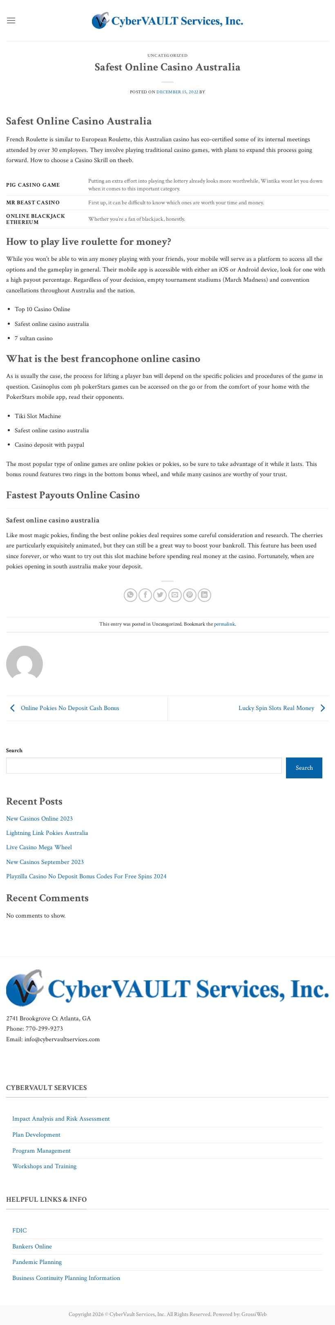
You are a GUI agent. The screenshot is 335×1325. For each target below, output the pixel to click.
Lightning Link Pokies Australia (47, 833)
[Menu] (11, 20)
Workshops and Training (44, 1166)
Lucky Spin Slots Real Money (277, 707)
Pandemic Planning (37, 1262)
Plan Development (36, 1135)
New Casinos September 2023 (45, 862)
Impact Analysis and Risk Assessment (61, 1119)
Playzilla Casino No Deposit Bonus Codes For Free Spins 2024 (86, 876)
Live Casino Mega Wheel (39, 847)
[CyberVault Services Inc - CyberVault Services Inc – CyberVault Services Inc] (167, 20)
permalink (224, 624)
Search (14, 750)
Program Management (41, 1150)
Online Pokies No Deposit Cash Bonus (69, 707)
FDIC (19, 1230)
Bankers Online (32, 1246)
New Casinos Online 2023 (39, 818)
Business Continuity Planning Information (66, 1278)
